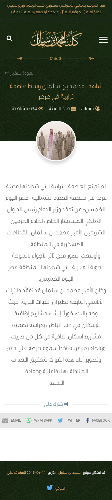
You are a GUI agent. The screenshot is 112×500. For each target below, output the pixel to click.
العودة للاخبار (21, 73)
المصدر (56, 384)
